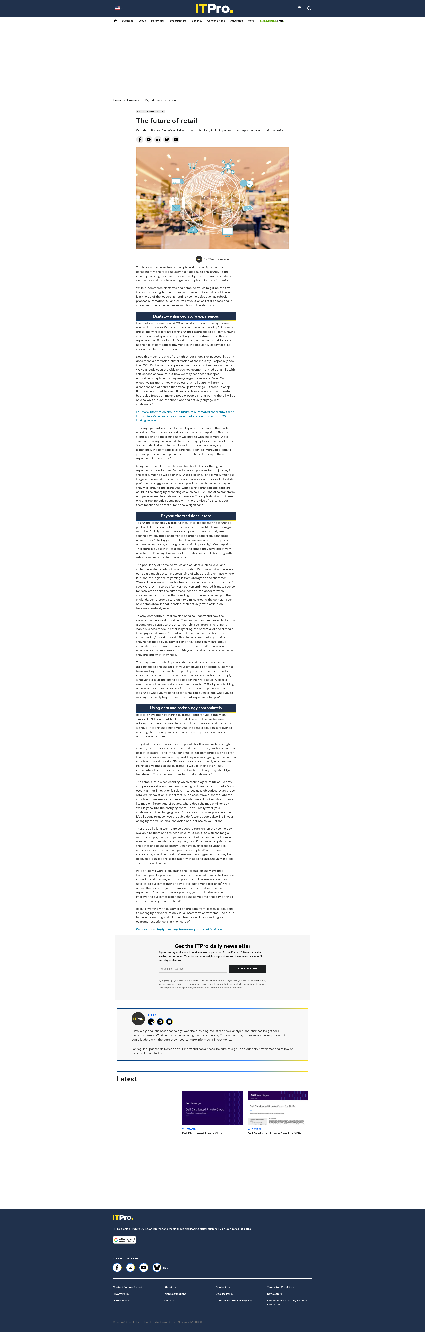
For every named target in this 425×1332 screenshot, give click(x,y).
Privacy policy (121, 1294)
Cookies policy (224, 1294)
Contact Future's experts (128, 1287)
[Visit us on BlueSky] (155, 1267)
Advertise (236, 21)
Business (127, 21)
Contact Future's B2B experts (234, 1300)
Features (224, 259)
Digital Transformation (160, 100)
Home (117, 100)
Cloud (142, 21)
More (251, 21)
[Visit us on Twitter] (130, 1267)
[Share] (139, 139)
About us (170, 1287)
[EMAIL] (170, 1022)
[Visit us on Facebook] (117, 1267)
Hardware (157, 21)
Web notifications (175, 1294)
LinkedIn (141, 1053)
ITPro (210, 259)
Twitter (158, 1053)
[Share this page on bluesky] (166, 139)
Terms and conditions (280, 1287)
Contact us (223, 1287)
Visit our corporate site (235, 1229)
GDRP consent (122, 1300)
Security (197, 21)
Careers (169, 1300)
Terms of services (203, 980)
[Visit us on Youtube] (143, 1267)
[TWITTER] (152, 1022)
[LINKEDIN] (161, 1022)
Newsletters (274, 1294)
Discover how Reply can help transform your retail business (179, 929)
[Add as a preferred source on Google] (124, 1240)
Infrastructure (178, 21)
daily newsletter (263, 1049)
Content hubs (216, 21)
